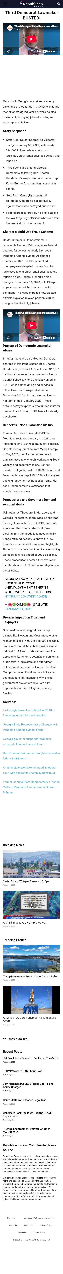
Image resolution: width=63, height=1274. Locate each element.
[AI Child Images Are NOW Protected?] (31, 905)
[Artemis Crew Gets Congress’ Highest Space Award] (31, 1000)
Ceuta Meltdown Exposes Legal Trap (24, 1100)
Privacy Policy (46, 1225)
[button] (5, 4)
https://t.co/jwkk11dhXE (26, 596)
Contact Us (28, 1225)
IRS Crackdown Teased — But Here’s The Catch (30, 1058)
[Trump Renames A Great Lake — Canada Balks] (31, 959)
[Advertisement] (31, 77)
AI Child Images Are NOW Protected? (24, 922)
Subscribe (22, 1232)
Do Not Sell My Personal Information (38, 1218)
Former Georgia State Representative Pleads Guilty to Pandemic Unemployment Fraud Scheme (31, 787)
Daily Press (11, 1218)
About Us (13, 1225)
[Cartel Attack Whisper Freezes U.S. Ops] (31, 864)
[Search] (59, 4)
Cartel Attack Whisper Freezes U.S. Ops (26, 881)
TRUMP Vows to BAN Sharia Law (22, 1071)
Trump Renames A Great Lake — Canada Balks (30, 976)
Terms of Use (39, 1232)
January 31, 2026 (18, 609)
